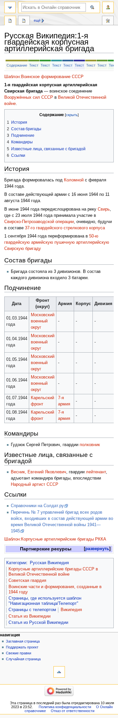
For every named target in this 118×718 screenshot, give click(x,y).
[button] (97, 549)
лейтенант (96, 472)
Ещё (37, 20)
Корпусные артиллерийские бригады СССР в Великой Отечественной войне (53, 572)
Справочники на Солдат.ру (37, 505)
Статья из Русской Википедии (38, 622)
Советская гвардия (27, 580)
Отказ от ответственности (72, 711)
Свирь (104, 209)
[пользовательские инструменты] (108, 7)
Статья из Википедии (29, 616)
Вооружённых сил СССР (28, 97)
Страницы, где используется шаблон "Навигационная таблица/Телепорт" (45, 601)
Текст (33, 65)
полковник (90, 444)
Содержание (17, 65)
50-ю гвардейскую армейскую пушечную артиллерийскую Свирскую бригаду (56, 242)
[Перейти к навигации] (10, 7)
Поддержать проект (22, 647)
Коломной (74, 180)
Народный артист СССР (34, 484)
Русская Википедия (49, 563)
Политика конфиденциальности (65, 707)
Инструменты (107, 21)
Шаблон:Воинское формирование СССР (44, 76)
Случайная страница (23, 659)
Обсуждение (24, 21)
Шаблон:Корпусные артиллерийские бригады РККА (55, 539)
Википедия (71, 609)
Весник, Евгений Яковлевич (38, 472)
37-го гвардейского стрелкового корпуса (65, 228)
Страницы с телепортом (32, 609)
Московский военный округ (42, 321)
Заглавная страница (23, 641)
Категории (16, 563)
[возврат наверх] (59, 672)
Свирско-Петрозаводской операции (39, 221)
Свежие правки (18, 653)
